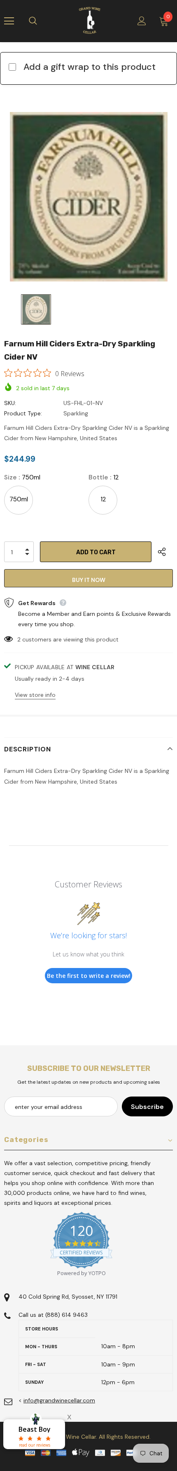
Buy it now (88, 580)
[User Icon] (141, 21)
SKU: (10, 403)
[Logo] (89, 20)
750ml (18, 499)
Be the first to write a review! (88, 976)
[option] (88, 196)
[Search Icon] (41, 21)
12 (103, 499)
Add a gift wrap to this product (89, 67)
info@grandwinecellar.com (59, 1400)
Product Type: (23, 413)
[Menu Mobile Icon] (9, 21)
